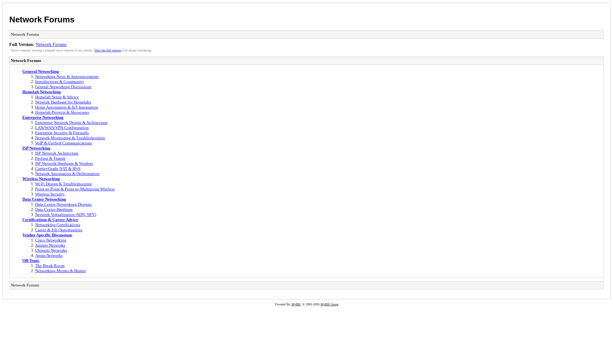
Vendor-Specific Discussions (47, 235)
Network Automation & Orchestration (67, 173)
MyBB (295, 304)
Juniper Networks (50, 245)
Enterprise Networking (43, 117)
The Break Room (49, 265)
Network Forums (41, 19)
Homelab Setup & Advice (57, 97)
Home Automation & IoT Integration (66, 107)
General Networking (40, 71)
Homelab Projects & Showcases (62, 112)
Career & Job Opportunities (58, 229)
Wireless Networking (41, 178)
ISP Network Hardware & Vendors (64, 163)
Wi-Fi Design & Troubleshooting (63, 183)
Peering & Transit (50, 158)
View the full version (107, 50)
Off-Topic (31, 260)
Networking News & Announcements (67, 76)
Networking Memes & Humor (60, 270)
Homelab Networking (41, 91)
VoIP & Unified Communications (63, 143)
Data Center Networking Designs (63, 204)
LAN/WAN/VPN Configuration (62, 127)
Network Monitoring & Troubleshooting (70, 137)
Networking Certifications (57, 224)
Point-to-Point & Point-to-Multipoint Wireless (75, 189)
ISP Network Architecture (57, 153)
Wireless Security (50, 194)
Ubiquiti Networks (51, 250)
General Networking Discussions (63, 86)
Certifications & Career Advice (50, 219)
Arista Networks (49, 255)
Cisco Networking (50, 240)
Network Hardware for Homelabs (63, 102)
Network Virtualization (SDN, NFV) (65, 214)
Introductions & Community (59, 81)
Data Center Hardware (54, 209)
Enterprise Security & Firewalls (62, 132)
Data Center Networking (44, 199)
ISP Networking (36, 148)
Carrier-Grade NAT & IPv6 (57, 168)
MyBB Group (329, 304)
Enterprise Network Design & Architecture (71, 122)
